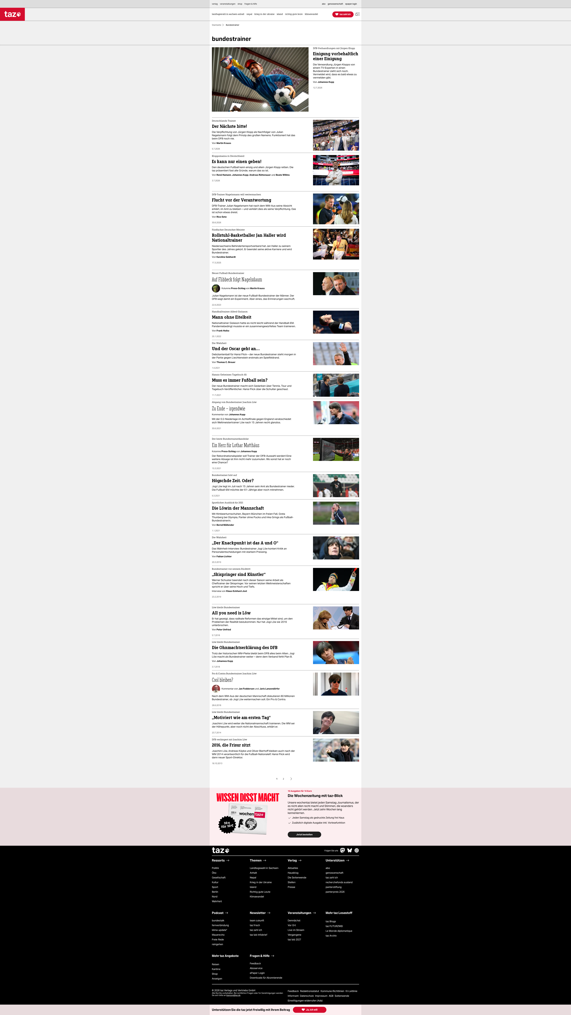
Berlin (215, 891)
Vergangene (294, 934)
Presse (291, 887)
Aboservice (256, 968)
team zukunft (257, 920)
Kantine (216, 969)
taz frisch (255, 925)
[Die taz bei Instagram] (356, 852)
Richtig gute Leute (260, 891)
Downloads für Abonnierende (266, 977)
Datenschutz (307, 995)
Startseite (216, 25)
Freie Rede (218, 939)
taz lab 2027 (294, 939)
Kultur (215, 882)
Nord (214, 896)
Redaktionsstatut (310, 991)
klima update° (219, 930)
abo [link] (323, 4)
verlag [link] (215, 4)
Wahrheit (217, 901)
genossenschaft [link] (335, 4)
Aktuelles (293, 868)
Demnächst (294, 920)
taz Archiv (331, 935)
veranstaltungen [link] (227, 4)
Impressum (321, 995)
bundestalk (218, 920)
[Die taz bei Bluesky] (349, 852)
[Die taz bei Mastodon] (342, 852)
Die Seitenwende (297, 877)
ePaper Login (257, 973)
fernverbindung (220, 925)
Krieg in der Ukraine (261, 882)
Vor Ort (292, 925)
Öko (214, 872)
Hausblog (293, 872)
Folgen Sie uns (331, 850)
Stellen (291, 882)
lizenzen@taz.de (233, 995)
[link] (229, 14)
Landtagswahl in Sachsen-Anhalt (264, 870)
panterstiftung (334, 887)
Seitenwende (342, 995)
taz (221, 850)
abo (328, 868)
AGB (331, 995)
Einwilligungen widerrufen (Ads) (305, 1000)
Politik (215, 868)
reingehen (217, 944)
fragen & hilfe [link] (250, 4)
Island (253, 887)
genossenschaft (334, 872)
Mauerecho (218, 934)
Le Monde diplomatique (339, 931)
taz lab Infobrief (258, 934)
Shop (215, 973)
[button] (357, 14)
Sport (215, 887)
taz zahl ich (332, 877)
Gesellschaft (219, 877)
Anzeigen (217, 978)
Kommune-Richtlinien (333, 991)
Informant (293, 995)
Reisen (215, 964)
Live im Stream (296, 930)
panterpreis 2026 (335, 891)
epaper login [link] (351, 4)
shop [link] (240, 4)
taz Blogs (331, 921)
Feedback (255, 963)
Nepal (253, 877)
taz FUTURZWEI (334, 926)
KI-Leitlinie (351, 991)
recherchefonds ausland (339, 882)
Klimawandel (257, 896)
